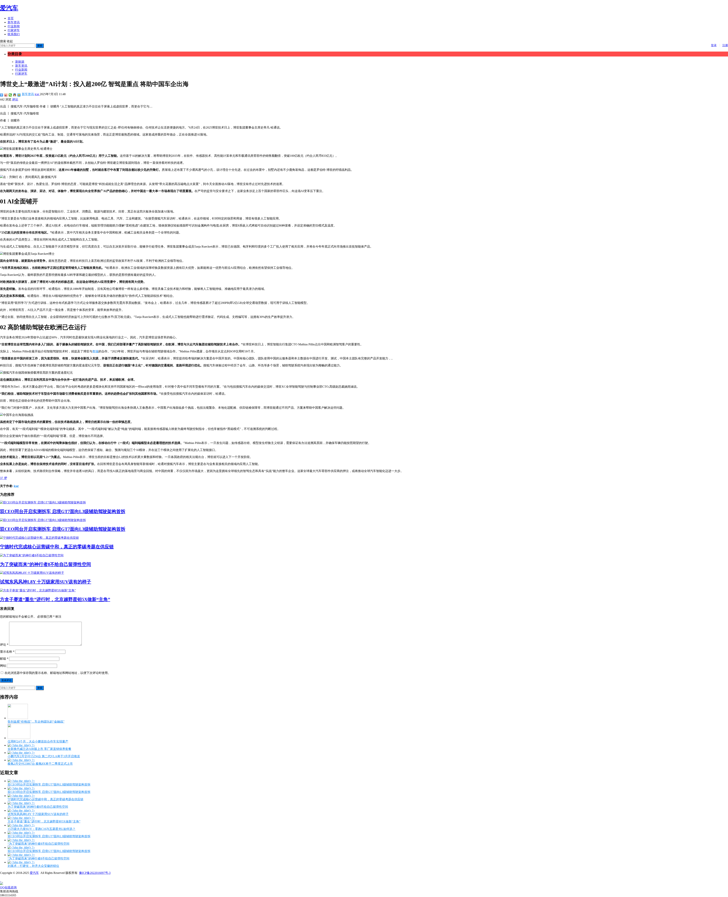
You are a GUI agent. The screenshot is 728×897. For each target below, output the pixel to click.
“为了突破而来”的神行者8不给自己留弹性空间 (38, 843)
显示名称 (7, 651)
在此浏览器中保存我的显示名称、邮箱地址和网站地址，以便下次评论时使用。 (58, 672)
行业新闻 (14, 26)
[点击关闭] (0, 880)
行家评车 (14, 30)
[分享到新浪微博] (6, 94)
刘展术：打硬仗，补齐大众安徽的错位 (33, 865)
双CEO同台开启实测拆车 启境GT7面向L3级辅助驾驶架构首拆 (62, 511)
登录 (714, 45)
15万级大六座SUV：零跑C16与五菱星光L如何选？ (41, 828)
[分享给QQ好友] (14, 94)
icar (37, 94)
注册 (725, 45)
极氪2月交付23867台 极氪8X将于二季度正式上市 (40, 763)
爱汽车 (9, 8)
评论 (15, 99)
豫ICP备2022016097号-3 (95, 872)
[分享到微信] (10, 94)
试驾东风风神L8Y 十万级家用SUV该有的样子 (45, 581)
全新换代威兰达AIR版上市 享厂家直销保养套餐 (39, 748)
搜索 (39, 45)
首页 (11, 18)
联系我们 (14, 34)
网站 (3, 665)
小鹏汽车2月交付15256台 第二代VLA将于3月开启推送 (44, 756)
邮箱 (4, 658)
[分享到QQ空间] (19, 94)
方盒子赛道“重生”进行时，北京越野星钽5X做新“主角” (55, 599)
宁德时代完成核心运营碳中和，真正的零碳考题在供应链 (57, 546)
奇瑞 (95, 351)
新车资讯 (14, 22)
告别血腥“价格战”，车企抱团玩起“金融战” (36, 721)
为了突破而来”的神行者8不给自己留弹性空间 (45, 564)
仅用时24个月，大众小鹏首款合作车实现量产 (38, 741)
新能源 (19, 61)
